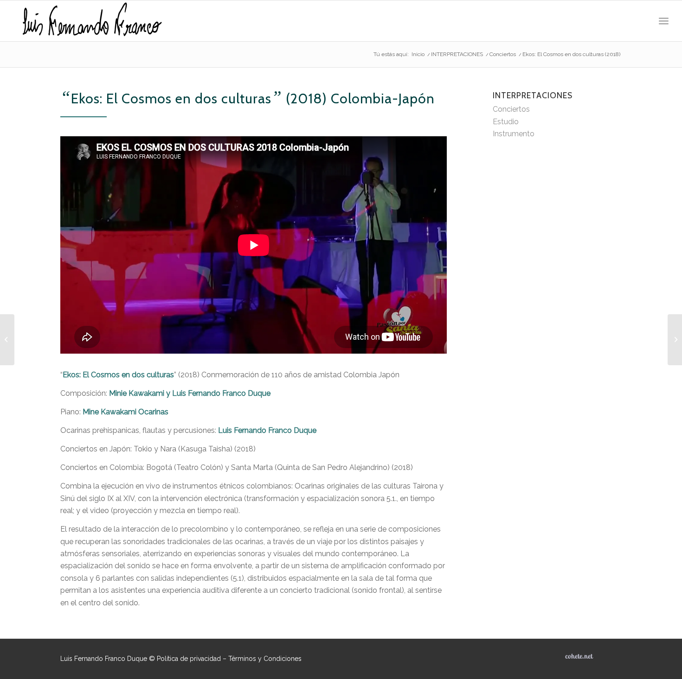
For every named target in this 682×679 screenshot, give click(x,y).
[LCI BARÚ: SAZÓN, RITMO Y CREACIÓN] (7, 339)
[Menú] (664, 21)
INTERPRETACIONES (533, 95)
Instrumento (513, 133)
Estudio (506, 121)
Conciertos (511, 109)
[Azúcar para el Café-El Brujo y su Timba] (675, 339)
